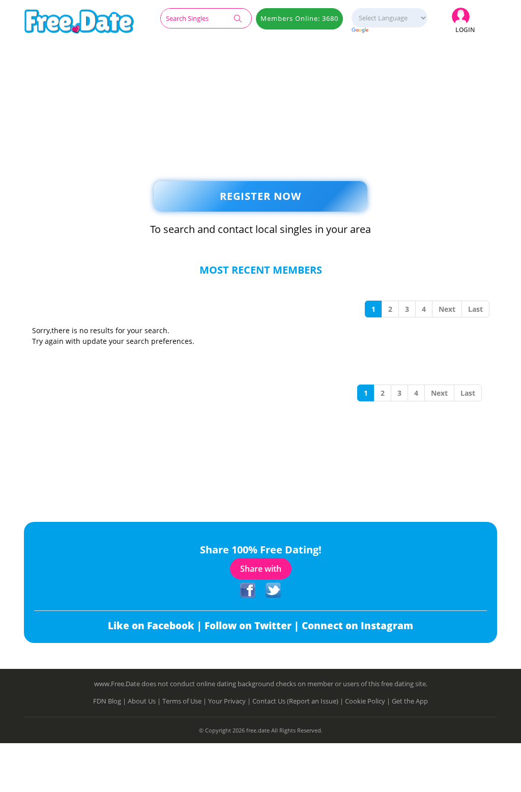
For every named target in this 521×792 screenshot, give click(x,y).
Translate (389, 30)
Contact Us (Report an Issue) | (298, 701)
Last (475, 309)
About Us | (145, 701)
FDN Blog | (110, 701)
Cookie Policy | (368, 701)
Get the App (410, 701)
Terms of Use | (185, 701)
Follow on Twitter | (253, 625)
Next (447, 309)
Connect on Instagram (357, 625)
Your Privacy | (230, 701)
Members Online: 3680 (299, 18)
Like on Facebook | (156, 625)
